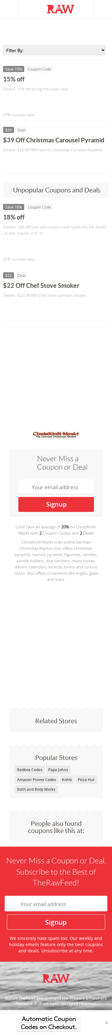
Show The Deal (25, 163)
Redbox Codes (29, 769)
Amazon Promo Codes (36, 779)
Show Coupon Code (31, 102)
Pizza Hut (86, 779)
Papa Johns (58, 769)
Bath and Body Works (36, 789)
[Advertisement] (56, 31)
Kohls (67, 779)
